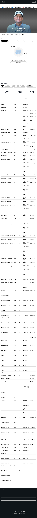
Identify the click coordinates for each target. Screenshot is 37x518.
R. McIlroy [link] (26, 7)
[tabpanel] (18, 260)
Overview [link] (3, 34)
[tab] (3, 35)
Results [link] (11, 34)
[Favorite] (35, 10)
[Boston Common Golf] (19, 32)
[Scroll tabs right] (35, 86)
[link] (3, 2)
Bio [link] (25, 34)
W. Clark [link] (4, 7)
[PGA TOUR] (3, 489)
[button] (5, 38)
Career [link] (7, 34)
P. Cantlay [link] (15, 7)
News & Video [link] (17, 34)
